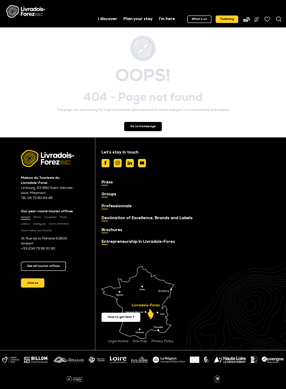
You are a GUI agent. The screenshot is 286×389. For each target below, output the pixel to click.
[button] (107, 19)
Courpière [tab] (50, 217)
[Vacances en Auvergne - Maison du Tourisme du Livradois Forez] (26, 11)
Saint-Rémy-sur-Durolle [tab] (36, 230)
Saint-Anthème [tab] (58, 224)
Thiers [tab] (63, 217)
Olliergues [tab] (39, 224)
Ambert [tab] (25, 217)
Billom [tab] (37, 217)
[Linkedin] (130, 163)
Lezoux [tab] (25, 224)
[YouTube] (142, 163)
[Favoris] (268, 19)
